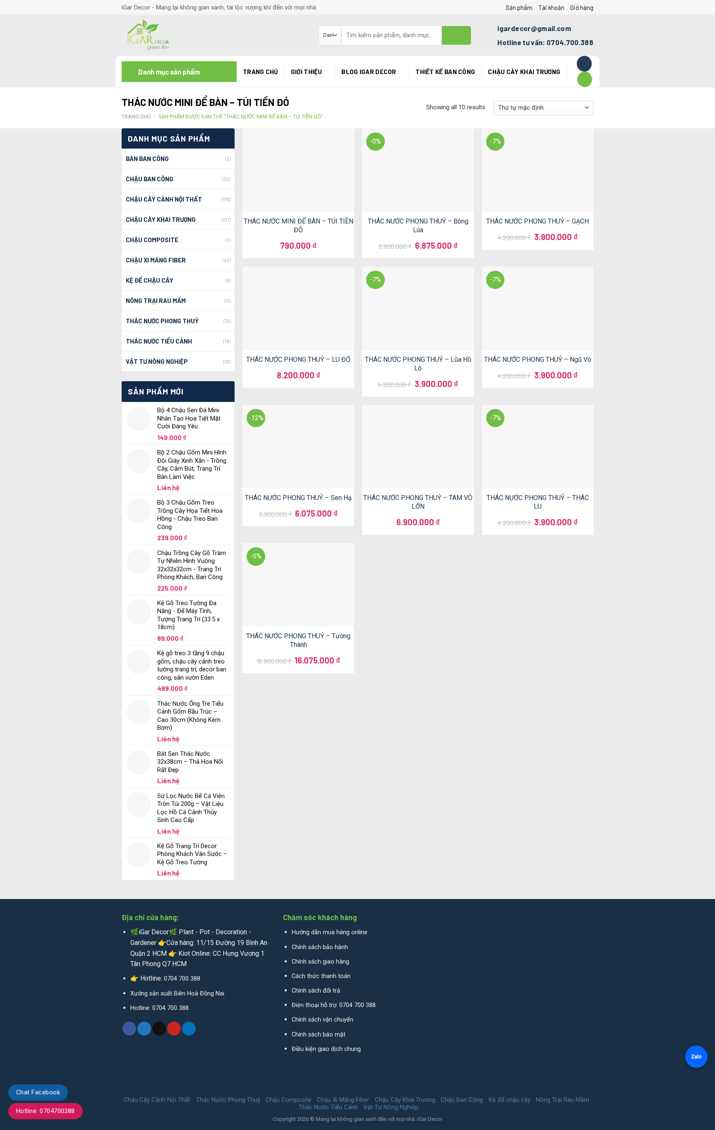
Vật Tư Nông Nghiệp (157, 361)
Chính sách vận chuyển (322, 1019)
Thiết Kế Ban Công (445, 71)
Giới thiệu (306, 71)
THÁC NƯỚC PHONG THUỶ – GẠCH (537, 221)
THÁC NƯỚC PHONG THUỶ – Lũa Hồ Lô (418, 364)
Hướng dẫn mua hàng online (329, 932)
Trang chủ (260, 71)
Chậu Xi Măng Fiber (156, 260)
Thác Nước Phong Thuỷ (162, 321)
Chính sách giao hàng (320, 961)
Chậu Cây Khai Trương (524, 71)
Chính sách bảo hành (320, 947)
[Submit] (456, 35)
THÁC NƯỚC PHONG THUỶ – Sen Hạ (298, 498)
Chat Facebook (38, 1092)
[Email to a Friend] (159, 1029)
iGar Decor (429, 1119)
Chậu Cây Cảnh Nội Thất (164, 199)
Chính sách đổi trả (316, 990)
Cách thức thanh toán (321, 976)
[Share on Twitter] (144, 1029)
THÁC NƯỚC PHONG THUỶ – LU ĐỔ (298, 359)
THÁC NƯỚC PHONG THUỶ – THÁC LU (538, 502)
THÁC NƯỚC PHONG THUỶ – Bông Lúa (418, 225)
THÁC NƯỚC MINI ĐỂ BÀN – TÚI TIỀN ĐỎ (298, 225)
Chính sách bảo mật (319, 1034)
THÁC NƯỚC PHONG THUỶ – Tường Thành (298, 640)
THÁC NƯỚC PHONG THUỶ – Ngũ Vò (537, 359)
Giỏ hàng (581, 7)
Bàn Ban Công (147, 158)
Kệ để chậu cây (149, 280)
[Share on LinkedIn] (189, 1029)
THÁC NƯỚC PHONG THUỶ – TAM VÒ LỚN (418, 502)
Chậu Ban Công (149, 179)
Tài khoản (551, 7)
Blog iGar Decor (368, 71)
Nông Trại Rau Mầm (156, 300)
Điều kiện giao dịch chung (326, 1049)
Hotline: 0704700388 (45, 1111)
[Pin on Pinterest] (174, 1029)
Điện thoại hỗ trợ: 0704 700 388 (334, 1005)
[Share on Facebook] (129, 1029)
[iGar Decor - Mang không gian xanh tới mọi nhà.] (214, 35)
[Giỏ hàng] (585, 79)
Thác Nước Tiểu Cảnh (159, 341)
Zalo (696, 1056)
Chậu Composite (152, 239)
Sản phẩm (519, 7)
